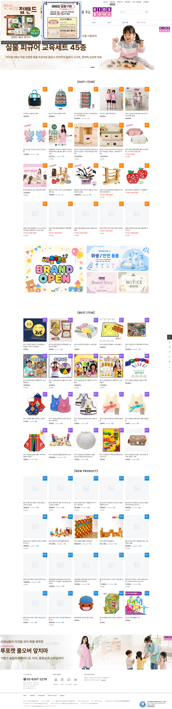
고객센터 (146, 2)
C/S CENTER (27, 674)
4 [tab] (87, 67)
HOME (25, 695)
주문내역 (127, 2)
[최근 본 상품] (169, 356)
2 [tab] (83, 67)
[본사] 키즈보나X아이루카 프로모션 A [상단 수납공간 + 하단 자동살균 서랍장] (86, 152)
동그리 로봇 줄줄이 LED (132, 618)
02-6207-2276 (37, 679)
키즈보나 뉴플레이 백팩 (30, 114)
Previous (12, 47)
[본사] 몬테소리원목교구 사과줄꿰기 (136, 190)
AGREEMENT (41, 695)
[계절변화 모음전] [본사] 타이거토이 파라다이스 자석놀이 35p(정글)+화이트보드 (60, 581)
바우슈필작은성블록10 (107, 541)
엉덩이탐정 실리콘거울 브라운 (83, 618)
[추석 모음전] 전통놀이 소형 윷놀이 (111, 344)
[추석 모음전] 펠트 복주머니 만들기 (34, 419)
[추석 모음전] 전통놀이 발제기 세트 (136, 380)
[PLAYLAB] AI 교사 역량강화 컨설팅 (34, 190)
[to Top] (169, 367)
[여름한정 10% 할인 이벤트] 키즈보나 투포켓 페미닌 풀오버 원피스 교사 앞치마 (60, 152)
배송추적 (103, 680)
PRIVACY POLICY (52, 695)
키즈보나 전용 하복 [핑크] (108, 114)
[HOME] (169, 342)
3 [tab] (85, 67)
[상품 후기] (169, 346)
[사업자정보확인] (126, 701)
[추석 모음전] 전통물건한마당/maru (60, 455)
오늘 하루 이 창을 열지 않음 (10, 42)
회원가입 (112, 2)
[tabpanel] (86, 47)
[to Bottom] (169, 371)
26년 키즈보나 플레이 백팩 (57, 114)
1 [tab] (79, 67)
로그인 (106, 2)
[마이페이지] (169, 361)
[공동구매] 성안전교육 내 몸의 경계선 (111, 228)
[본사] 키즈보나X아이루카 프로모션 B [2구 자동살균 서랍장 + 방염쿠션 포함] (111, 152)
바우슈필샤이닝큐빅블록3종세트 (59, 541)
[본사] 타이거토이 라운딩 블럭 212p (34, 579)
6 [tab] (91, 67)
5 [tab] (89, 67)
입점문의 (62, 695)
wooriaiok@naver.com (71, 703)
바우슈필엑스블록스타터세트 (83, 541)
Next (159, 47)
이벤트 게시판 (141, 22)
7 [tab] (94, 67)
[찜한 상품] (169, 351)
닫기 (38, 42)
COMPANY (32, 695)
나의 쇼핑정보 (136, 2)
